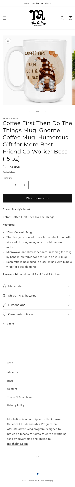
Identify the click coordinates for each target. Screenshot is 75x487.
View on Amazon (37, 198)
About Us (13, 372)
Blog (10, 380)
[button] (5, 18)
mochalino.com (17, 443)
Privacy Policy (15, 405)
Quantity (7, 178)
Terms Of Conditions (19, 397)
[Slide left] (29, 112)
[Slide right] (46, 112)
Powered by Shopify (46, 481)
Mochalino (33, 481)
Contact (12, 388)
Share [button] (10, 323)
